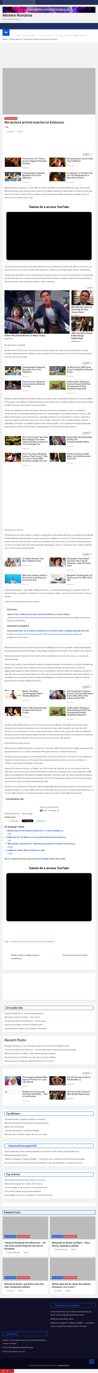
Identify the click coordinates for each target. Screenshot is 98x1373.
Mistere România (17, 15)
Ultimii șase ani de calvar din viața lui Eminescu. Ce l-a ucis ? (29, 1061)
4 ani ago (10, 132)
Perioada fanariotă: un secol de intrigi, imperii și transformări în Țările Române (36, 1046)
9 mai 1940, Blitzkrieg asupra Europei (18, 1347)
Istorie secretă (11, 118)
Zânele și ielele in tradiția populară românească (25, 957)
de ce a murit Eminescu (28, 942)
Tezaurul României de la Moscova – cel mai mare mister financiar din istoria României (40, 1050)
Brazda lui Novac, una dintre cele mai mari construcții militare (30, 1057)
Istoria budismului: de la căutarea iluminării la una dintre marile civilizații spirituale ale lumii (48, 631)
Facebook (45, 859)
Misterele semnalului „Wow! (15, 1155)
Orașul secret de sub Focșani (75, 955)
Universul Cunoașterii (66, 1305)
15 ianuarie (13, 942)
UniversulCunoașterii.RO (22, 1145)
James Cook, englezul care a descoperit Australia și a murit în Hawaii (38, 614)
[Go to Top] (91, 1361)
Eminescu (42, 942)
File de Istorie (10, 1236)
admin (20, 132)
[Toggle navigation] (6, 26)
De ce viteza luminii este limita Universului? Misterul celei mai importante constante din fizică (43, 1163)
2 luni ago (10, 1291)
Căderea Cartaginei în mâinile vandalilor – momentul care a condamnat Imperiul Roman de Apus (44, 1159)
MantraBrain (64, 1365)
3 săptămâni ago (13, 1252)
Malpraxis (51, 942)
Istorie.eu (12, 1333)
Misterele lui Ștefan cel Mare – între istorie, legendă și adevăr (29, 1053)
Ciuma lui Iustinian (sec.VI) (14, 1351)
